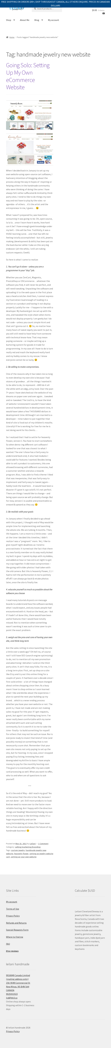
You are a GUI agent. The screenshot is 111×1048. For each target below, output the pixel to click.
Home (11, 37)
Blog (36, 20)
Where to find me (14, 936)
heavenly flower (21, 853)
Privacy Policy (13, 915)
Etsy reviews (12, 951)
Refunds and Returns (16, 922)
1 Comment (43, 843)
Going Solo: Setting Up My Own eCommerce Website (27, 76)
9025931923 (12, 994)
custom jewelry (18, 850)
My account (53, 20)
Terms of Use (12, 908)
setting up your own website (23, 856)
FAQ (8, 943)
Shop (8, 20)
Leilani (33, 843)
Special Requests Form (17, 929)
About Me (24, 20)
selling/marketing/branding (27, 847)
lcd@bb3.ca (11, 997)
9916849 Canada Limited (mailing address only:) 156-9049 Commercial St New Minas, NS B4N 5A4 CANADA (18, 983)
